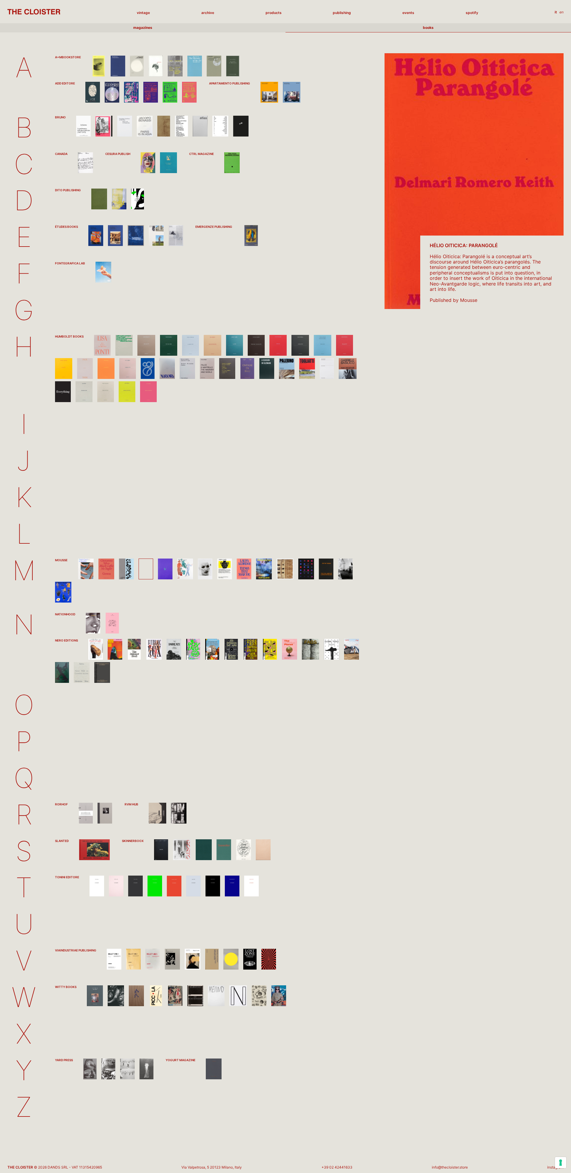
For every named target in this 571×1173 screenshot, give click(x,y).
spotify (472, 12)
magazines (142, 27)
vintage (143, 12)
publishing (342, 12)
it (556, 12)
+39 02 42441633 (336, 1167)
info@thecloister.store (450, 1167)
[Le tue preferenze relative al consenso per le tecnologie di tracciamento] (560, 1162)
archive (207, 12)
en (561, 12)
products (274, 12)
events (408, 12)
